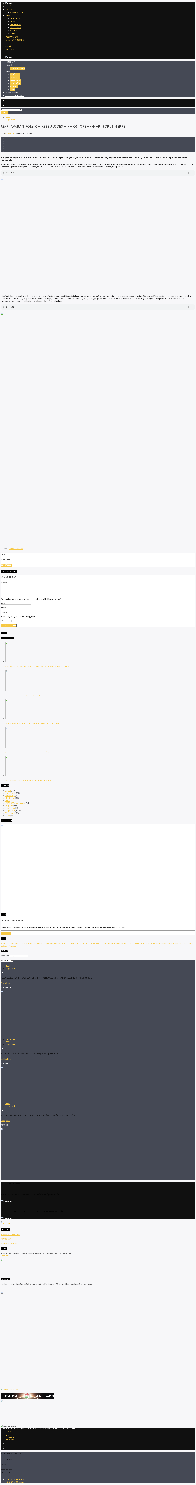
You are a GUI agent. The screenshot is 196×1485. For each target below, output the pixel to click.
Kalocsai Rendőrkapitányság (112, 943)
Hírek (8, 15)
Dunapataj (64, 943)
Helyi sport (15, 24)
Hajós (79, 943)
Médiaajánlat (11, 37)
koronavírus (131, 943)
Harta (83, 943)
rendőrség (156, 943)
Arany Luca (10, 133)
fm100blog (15, 21)
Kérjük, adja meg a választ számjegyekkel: (18, 616)
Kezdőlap (10, 6)
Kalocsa (99, 943)
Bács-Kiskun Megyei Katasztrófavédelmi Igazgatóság (21, 943)
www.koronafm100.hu (10, 1234)
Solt (161, 943)
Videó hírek (15, 27)
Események (10, 793)
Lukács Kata (6, 1059)
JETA (87, 943)
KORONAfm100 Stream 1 (15, 1479)
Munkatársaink (17, 12)
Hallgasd (9, 49)
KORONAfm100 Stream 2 (15, 1482)
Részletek (6, 933)
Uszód (6, 946)
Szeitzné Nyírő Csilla (175, 943)
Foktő (75, 943)
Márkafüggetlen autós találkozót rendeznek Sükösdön (28, 780)
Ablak (8, 46)
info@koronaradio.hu (10, 1243)
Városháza (12, 946)
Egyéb (12, 34)
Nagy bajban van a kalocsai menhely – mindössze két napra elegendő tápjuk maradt (38, 666)
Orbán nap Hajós (16, 548)
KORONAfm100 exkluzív (15, 803)
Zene (7, 815)
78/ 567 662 (6, 1239)
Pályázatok (10, 808)
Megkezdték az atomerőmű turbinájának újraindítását (27, 695)
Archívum (5, 956)
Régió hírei (15, 18)
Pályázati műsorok (14, 40)
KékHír (137, 943)
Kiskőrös (123, 943)
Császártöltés (46, 943)
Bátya (40, 943)
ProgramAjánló (148, 943)
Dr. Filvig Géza (55, 943)
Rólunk (9, 9)
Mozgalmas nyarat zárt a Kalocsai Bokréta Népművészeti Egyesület (32, 723)
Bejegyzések (6, 565)
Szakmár (166, 943)
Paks (141, 943)
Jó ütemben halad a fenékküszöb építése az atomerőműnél (28, 752)
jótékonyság (93, 943)
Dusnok (70, 943)
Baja (2, 943)
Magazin (14, 30)
